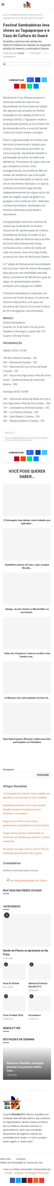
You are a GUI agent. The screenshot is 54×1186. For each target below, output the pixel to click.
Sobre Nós (5, 1158)
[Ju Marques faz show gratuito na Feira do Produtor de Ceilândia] (27, 677)
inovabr (20, 53)
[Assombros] (39, 1003)
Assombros (34, 1015)
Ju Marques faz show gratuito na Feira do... (27, 698)
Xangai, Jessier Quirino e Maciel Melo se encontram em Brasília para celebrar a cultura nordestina (26, 837)
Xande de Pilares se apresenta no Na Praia (25, 952)
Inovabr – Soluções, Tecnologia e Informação (27, 1172)
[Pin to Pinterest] (16, 86)
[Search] (51, 4)
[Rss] (35, 1180)
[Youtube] (30, 1180)
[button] (5, 1063)
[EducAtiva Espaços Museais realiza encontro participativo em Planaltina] (27, 719)
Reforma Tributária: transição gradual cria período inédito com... (25, 1067)
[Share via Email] (36, 86)
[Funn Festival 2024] (14, 1003)
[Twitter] (18, 1180)
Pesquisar (8, 769)
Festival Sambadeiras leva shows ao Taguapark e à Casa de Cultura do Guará (26, 439)
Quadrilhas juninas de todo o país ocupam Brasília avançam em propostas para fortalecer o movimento (24, 809)
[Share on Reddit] (23, 86)
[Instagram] (24, 1180)
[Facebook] (12, 1180)
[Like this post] (31, 79)
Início (5, 14)
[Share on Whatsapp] (29, 86)
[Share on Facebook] (37, 79)
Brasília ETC (10, 433)
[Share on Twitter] (44, 79)
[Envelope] (41, 1180)
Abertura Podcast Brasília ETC (37, 985)
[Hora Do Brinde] (14, 971)
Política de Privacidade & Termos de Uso (21, 1162)
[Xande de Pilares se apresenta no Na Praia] (27, 930)
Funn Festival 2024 (13, 1015)
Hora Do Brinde (11, 983)
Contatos (21, 1158)
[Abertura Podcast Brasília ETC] (39, 971)
